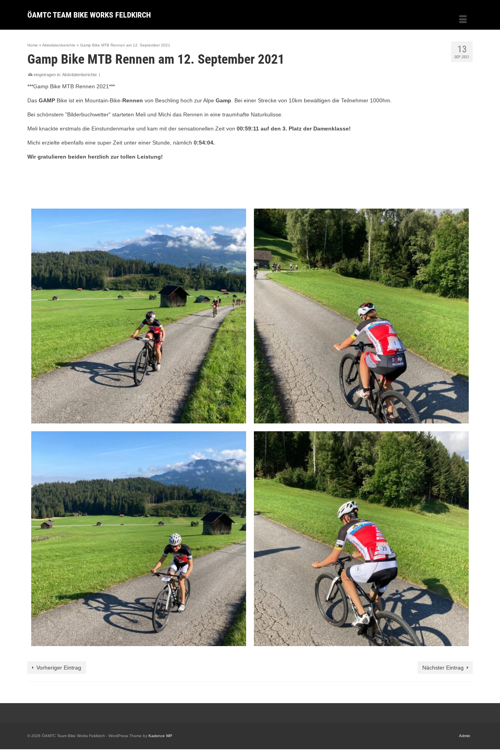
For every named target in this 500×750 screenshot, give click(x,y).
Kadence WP (160, 736)
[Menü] (463, 20)
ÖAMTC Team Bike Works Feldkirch (89, 15)
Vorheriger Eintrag (58, 667)
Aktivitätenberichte (79, 74)
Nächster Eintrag (443, 667)
